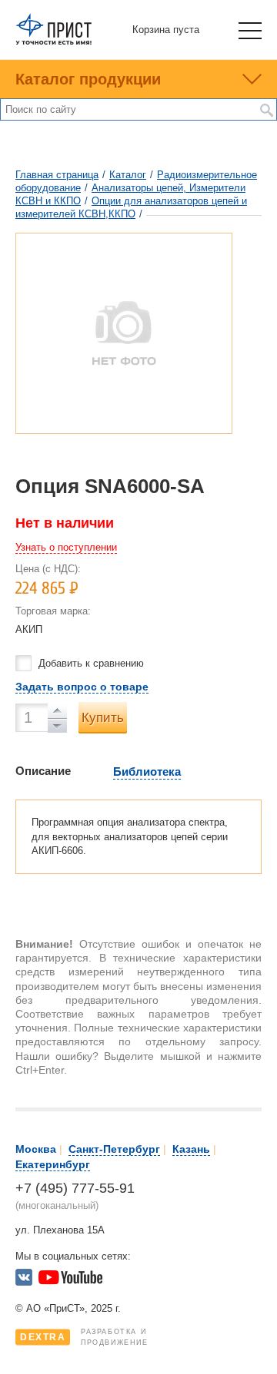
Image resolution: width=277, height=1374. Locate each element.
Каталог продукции (88, 79)
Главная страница (56, 174)
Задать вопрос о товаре (82, 686)
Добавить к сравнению (91, 663)
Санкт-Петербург (114, 1149)
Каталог (127, 174)
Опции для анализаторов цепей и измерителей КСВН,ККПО (131, 207)
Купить (103, 717)
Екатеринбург (52, 1164)
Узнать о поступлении (66, 547)
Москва (35, 1149)
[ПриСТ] (53, 42)
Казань (191, 1149)
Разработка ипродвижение (84, 1337)
